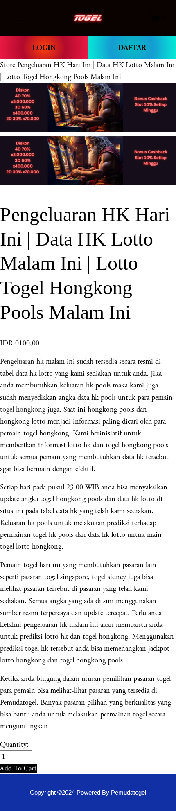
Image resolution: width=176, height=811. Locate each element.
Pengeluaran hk (22, 361)
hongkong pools (78, 499)
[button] (18, 768)
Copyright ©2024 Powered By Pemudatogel (88, 792)
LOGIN (44, 47)
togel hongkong (22, 409)
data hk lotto (136, 499)
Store (7, 65)
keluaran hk (76, 385)
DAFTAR (132, 47)
